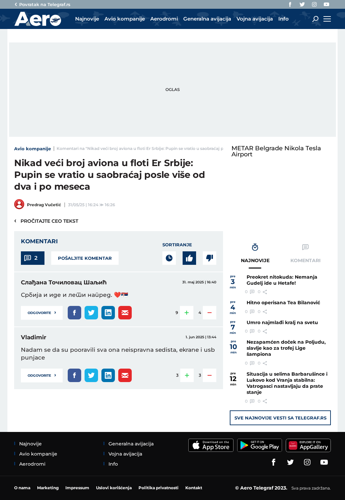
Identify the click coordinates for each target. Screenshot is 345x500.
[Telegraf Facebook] (290, 4)
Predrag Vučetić (44, 204)
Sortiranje (177, 244)
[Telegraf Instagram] (314, 4)
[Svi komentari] (169, 258)
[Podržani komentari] (189, 258)
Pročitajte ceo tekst (46, 220)
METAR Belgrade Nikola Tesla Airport (276, 151)
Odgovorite (42, 312)
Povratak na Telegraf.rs (44, 4)
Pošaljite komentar (85, 258)
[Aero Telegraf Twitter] (302, 4)
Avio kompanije (32, 148)
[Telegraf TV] (326, 4)
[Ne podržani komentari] (209, 258)
